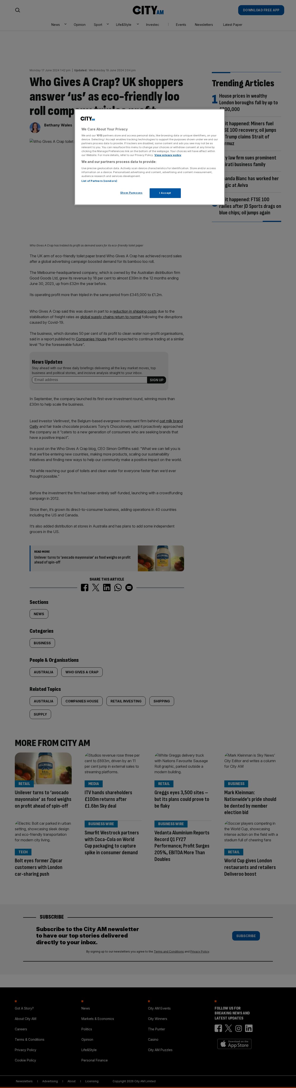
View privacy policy (167, 155)
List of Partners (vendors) (99, 181)
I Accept (165, 193)
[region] (149, 157)
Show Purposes (131, 192)
